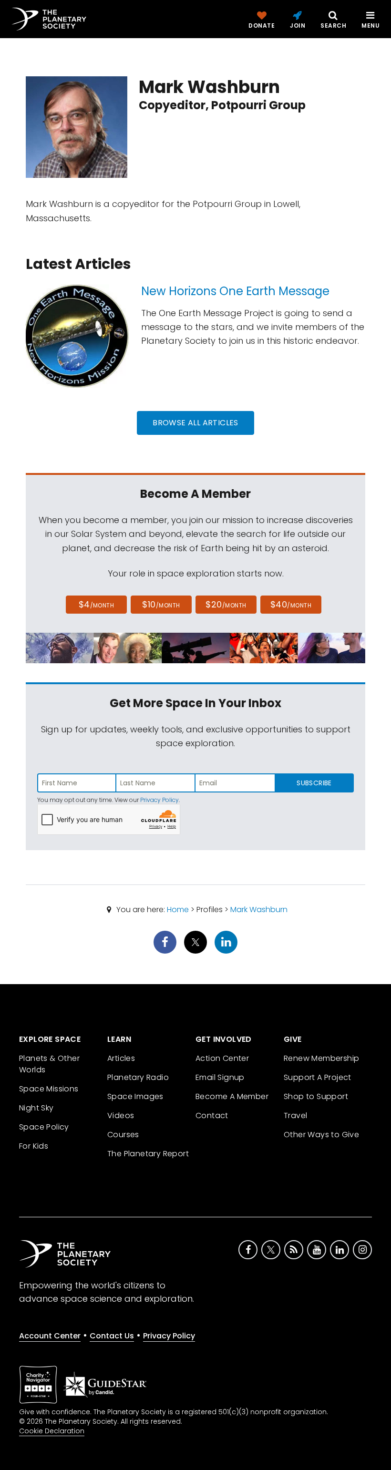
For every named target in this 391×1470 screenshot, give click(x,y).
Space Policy (44, 1126)
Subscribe (314, 783)
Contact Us (112, 1335)
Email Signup (220, 1077)
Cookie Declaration (51, 1431)
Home (178, 909)
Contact (212, 1115)
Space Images (135, 1096)
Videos (120, 1115)
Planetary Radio (138, 1077)
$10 (161, 604)
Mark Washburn (259, 909)
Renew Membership (321, 1058)
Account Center (50, 1335)
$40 (290, 604)
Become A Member (232, 1096)
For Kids (33, 1146)
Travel (295, 1115)
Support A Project (317, 1077)
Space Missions (49, 1088)
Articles (121, 1058)
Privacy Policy (159, 800)
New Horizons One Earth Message (235, 291)
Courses (123, 1134)
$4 (96, 604)
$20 (226, 604)
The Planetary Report (148, 1153)
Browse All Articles (195, 422)
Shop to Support (316, 1096)
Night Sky (36, 1107)
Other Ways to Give (321, 1134)
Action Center (222, 1058)
